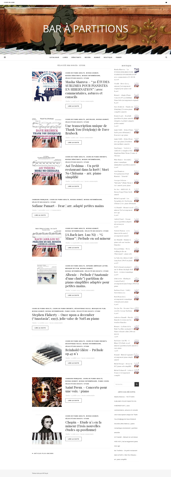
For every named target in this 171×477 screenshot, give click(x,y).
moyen (87, 57)
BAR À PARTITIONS (85, 28)
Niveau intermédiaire (91, 75)
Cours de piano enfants (96, 157)
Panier (119, 57)
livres (65, 57)
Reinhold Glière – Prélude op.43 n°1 (84, 352)
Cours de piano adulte (75, 73)
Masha (67, 101)
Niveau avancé (92, 73)
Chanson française (40, 199)
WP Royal (45, 473)
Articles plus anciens (44, 453)
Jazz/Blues (90, 119)
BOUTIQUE (108, 57)
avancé (97, 57)
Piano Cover (70, 311)
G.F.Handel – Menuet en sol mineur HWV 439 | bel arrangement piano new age (126, 441)
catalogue (54, 57)
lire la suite (73, 106)
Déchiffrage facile (83, 308)
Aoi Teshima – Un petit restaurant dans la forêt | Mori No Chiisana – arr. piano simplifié (87, 171)
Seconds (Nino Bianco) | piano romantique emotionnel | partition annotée (125, 428)
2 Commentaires (55, 210)
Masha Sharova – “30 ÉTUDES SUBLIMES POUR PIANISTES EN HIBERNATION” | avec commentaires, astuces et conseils (87, 89)
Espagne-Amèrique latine (97, 266)
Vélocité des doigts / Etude (77, 78)
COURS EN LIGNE (9, 2)
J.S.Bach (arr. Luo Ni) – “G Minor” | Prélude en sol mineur (88, 236)
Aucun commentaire (87, 101)
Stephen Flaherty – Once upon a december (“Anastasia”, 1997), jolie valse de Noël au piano (65, 317)
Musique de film (72, 268)
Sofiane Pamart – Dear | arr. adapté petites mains (68, 206)
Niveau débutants (73, 75)
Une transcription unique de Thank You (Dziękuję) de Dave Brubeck (87, 129)
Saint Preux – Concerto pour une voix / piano (86, 389)
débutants (76, 57)
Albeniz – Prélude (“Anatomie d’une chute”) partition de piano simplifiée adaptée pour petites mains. (87, 280)
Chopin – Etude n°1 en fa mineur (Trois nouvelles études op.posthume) (83, 426)
